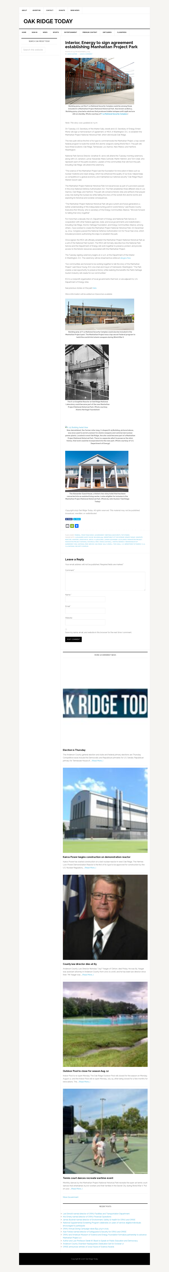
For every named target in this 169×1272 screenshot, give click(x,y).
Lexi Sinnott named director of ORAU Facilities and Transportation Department (96, 1214)
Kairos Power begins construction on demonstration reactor (96, 857)
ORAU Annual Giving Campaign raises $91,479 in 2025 (86, 1229)
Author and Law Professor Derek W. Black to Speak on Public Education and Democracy (100, 1241)
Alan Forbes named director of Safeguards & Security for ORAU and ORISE (94, 1232)
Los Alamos (122, 539)
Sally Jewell (108, 544)
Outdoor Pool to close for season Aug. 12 (86, 1071)
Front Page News (87, 535)
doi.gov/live (125, 258)
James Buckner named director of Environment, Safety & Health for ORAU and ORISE (99, 1220)
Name (68, 595)
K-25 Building (99, 539)
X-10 (143, 544)
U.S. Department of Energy (131, 544)
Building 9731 (98, 537)
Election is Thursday (74, 750)
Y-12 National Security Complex (114, 114)
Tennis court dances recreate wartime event (88, 1178)
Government (99, 535)
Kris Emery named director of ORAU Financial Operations (87, 1217)
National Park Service (86, 544)
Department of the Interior (114, 537)
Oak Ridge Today (48, 21)
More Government (70, 1197)
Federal (78, 535)
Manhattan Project (134, 539)
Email (68, 606)
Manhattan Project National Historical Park (82, 542)
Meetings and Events (112, 535)
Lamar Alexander (110, 539)
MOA (75, 544)
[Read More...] (97, 761)
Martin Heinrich (119, 542)
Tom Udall (117, 544)
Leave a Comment (86, 54)
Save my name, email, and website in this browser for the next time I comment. (98, 632)
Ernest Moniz (130, 537)
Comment (70, 570)
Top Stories (125, 535)
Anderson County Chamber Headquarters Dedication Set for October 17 (93, 1244)
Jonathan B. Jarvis (86, 539)
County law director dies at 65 (80, 964)
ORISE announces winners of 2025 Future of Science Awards (88, 1247)
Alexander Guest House (84, 537)
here (94, 288)
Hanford (75, 539)
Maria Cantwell (106, 542)
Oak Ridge (98, 544)
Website (68, 618)
